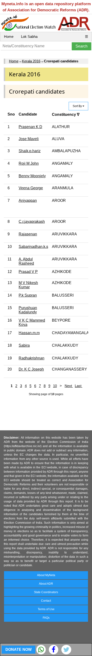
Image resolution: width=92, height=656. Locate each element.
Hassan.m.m (29, 333)
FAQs (46, 617)
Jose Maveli (29, 139)
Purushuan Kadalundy (28, 310)
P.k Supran (28, 295)
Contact (46, 600)
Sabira (24, 345)
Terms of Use (46, 609)
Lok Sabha (29, 37)
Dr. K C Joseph (31, 369)
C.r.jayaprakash (32, 222)
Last (78, 386)
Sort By (78, 106)
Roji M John (29, 163)
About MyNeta (46, 575)
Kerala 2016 (31, 61)
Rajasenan (28, 234)
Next (69, 386)
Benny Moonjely (32, 176)
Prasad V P (28, 272)
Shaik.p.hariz (30, 151)
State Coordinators (46, 592)
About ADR (46, 583)
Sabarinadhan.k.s (33, 247)
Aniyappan (28, 201)
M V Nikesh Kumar (28, 285)
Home (8, 37)
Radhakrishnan (31, 358)
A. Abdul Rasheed (26, 261)
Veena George (31, 188)
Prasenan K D (30, 127)
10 (55, 386)
